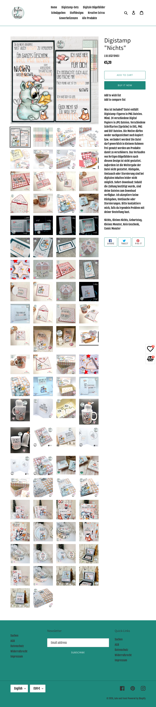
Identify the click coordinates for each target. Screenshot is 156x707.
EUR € (36, 688)
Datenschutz (17, 646)
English (18, 688)
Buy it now (125, 85)
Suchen (14, 635)
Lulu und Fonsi (120, 698)
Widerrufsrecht (18, 651)
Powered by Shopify (137, 698)
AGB (12, 641)
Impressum (16, 656)
